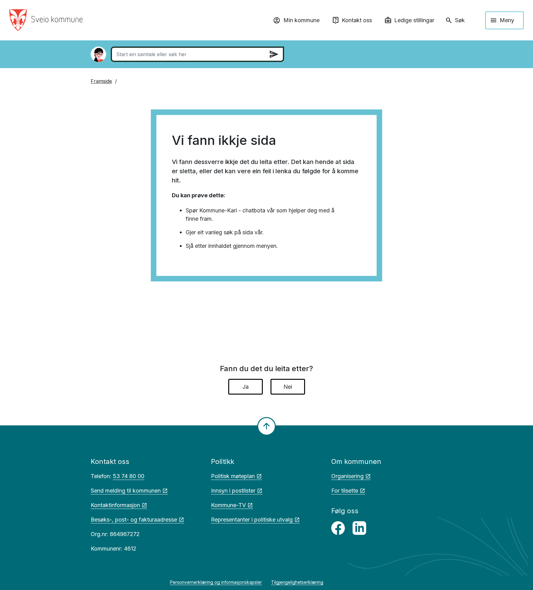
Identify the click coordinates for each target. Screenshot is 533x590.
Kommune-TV (228, 505)
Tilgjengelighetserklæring (297, 582)
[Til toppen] (266, 426)
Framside (101, 81)
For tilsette (344, 490)
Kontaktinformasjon (115, 505)
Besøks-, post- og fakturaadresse (134, 519)
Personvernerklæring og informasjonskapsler (216, 582)
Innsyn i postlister (233, 490)
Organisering (347, 476)
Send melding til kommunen (126, 490)
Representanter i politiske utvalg (252, 519)
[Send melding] (274, 54)
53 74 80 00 (128, 476)
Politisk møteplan (233, 476)
